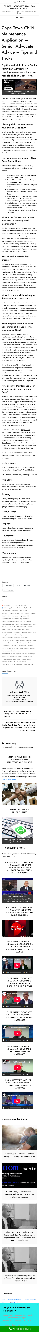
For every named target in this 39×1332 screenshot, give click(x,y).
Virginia (29, 659)
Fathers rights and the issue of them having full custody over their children (19, 1155)
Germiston (33, 613)
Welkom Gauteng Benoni (10, 662)
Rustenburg (15, 646)
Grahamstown (16, 616)
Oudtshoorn (27, 632)
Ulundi (4, 656)
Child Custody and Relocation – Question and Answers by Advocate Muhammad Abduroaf (19, 1194)
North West (25, 629)
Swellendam (15, 651)
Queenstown (12, 643)
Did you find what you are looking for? (17, 1309)
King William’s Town (8, 621)
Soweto (26, 648)
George (26, 613)
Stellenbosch (6, 651)
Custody (14, 1302)
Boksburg (7, 608)
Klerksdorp (19, 621)
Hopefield (25, 616)
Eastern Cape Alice (8, 613)
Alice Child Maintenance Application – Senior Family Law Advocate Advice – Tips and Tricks (19, 1278)
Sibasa (11, 648)
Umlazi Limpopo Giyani (14, 656)
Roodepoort (6, 646)
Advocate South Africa (19, 692)
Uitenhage (31, 654)
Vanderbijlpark (28, 656)
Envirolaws (17, 1299)
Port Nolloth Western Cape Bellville (13, 640)
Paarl (33, 632)
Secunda (30, 646)
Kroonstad (27, 621)
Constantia (14, 611)
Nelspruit (10, 629)
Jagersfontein (6, 619)
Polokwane (24, 638)
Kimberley (26, 619)
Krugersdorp (6, 624)
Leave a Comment (21, 605)
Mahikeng (5, 627)
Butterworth (21, 608)
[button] (19, 18)
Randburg (20, 643)
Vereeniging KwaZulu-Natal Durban (14, 659)
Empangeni (19, 613)
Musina (4, 629)
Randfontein (29, 643)
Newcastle (17, 629)
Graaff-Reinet (6, 616)
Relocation (6, 1302)
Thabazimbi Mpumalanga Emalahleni (14, 654)
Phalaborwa (10, 635)
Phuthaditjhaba (20, 635)
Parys (3, 635)
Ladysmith (21, 624)
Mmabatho (13, 627)
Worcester (22, 662)
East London (23, 611)
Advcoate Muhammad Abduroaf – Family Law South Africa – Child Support (18, 714)
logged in (14, 747)
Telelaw (10, 1299)
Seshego (5, 648)
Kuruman (14, 624)
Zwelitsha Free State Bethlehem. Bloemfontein (17, 664)
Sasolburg (22, 646)
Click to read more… (9, 779)
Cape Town (30, 608)
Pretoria (4, 643)
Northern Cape (7, 632)
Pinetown (17, 638)
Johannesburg (17, 619)
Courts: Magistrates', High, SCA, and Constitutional (19, 7)
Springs (32, 648)
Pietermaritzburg (7, 638)
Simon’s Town (18, 648)
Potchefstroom (31, 640)
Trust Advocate (29, 1299)
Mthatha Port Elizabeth (24, 627)
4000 (3, 1299)
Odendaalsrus (17, 632)
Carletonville (6, 611)
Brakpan (14, 608)
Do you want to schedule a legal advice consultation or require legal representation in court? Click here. (18, 1317)
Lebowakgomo (30, 624)
